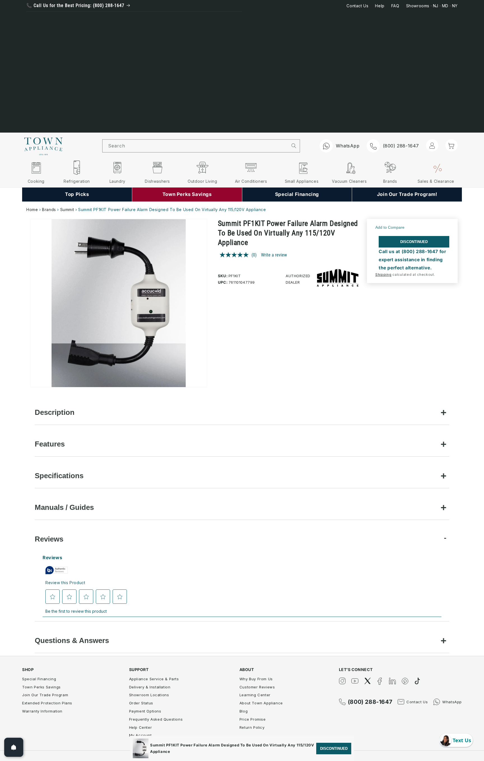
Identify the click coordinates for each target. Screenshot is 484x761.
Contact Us (357, 5)
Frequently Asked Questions (156, 719)
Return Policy (252, 727)
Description (55, 412)
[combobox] (195, 146)
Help (379, 5)
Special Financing (39, 679)
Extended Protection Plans (47, 703)
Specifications (59, 475)
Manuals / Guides (64, 507)
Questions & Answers (72, 640)
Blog (243, 711)
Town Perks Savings (41, 687)
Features (50, 444)
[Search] (294, 146)
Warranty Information (42, 711)
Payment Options (145, 711)
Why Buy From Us (256, 679)
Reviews (49, 539)
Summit (67, 209)
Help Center (140, 727)
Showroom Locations (149, 695)
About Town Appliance (261, 703)
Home (32, 209)
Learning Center (255, 695)
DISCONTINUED (414, 242)
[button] (451, 145)
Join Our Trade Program (45, 695)
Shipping (383, 274)
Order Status (141, 703)
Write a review (274, 255)
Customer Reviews (257, 687)
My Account (140, 735)
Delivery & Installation (150, 687)
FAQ (395, 5)
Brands (49, 209)
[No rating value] (236, 254)
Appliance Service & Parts (154, 679)
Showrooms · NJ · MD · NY (432, 5)
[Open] (13, 747)
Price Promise (252, 719)
